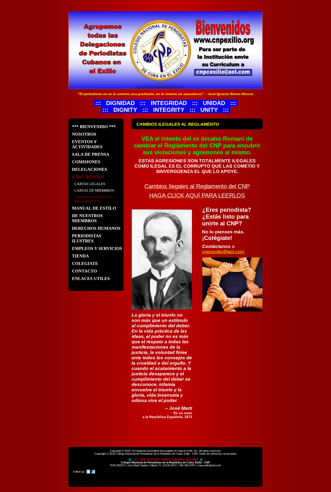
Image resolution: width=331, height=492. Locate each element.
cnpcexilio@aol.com (223, 251)
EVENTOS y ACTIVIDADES (87, 144)
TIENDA (80, 256)
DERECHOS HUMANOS (96, 228)
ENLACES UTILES (91, 278)
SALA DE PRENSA (90, 154)
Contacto (84, 271)
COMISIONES (86, 161)
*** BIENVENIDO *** (94, 126)
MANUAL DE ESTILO (94, 208)
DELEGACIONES (89, 169)
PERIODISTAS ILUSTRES (86, 238)
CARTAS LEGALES (89, 184)
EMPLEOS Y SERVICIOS (97, 248)
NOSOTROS (84, 134)
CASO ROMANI (88, 176)
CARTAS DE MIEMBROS (94, 190)
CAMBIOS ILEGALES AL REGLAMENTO (94, 199)
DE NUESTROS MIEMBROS (87, 218)
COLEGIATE (85, 263)
